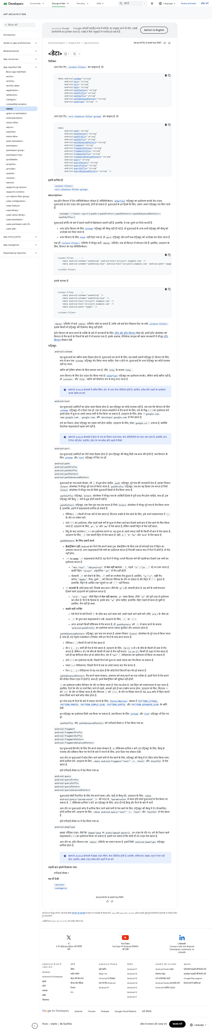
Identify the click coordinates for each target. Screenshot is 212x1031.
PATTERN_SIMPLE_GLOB (93, 704)
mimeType (79, 101)
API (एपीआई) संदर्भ (162, 978)
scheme (77, 78)
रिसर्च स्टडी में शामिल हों (192, 983)
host (76, 81)
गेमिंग (72, 969)
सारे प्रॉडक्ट (147, 1011)
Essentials (35, 3)
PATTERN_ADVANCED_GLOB (145, 704)
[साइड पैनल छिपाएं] (35, 1026)
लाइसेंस (54, 1024)
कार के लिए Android (107, 983)
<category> (61, 888)
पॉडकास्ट (45, 999)
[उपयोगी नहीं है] (169, 43)
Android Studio (188, 3)
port (76, 84)
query (77, 159)
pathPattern (80, 90)
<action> (60, 884)
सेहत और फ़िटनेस (77, 978)
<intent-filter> (77, 67)
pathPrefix (80, 93)
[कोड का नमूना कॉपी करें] (169, 75)
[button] (17, 43)
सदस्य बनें (177, 1024)
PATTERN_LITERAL (147, 701)
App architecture (14, 14)
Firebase (105, 1011)
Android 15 (132, 978)
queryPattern (81, 162)
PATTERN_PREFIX (69, 704)
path (76, 87)
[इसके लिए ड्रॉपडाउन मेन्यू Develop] (89, 3)
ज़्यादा (98, 3)
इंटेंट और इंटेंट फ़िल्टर (125, 333)
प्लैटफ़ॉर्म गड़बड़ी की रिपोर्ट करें (195, 969)
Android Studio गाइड (164, 969)
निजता (73, 987)
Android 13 (132, 987)
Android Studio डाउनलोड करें (167, 983)
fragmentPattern (82, 148)
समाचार (45, 990)
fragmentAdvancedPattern (87, 156)
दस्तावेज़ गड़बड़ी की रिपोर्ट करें (195, 973)
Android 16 (132, 973)
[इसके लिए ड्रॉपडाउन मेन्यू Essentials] (44, 3)
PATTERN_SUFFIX (116, 704)
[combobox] (132, 3)
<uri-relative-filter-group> (85, 116)
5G (72, 992)
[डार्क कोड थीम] (166, 75)
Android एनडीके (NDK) (165, 987)
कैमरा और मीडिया (77, 983)
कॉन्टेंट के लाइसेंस (78, 913)
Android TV (104, 987)
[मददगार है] (165, 43)
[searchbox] (19, 25)
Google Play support (193, 978)
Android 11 (132, 997)
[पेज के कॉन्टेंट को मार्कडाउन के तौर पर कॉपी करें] (74, 53)
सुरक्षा (44, 981)
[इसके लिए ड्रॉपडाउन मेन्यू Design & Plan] (69, 3)
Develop (81, 3)
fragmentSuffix (82, 153)
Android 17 (132, 969)
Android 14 (132, 983)
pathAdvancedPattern (85, 98)
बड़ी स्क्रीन (102, 969)
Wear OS (103, 973)
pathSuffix (79, 95)
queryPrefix (80, 165)
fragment (78, 145)
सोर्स (43, 986)
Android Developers (56, 43)
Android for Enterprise (52, 976)
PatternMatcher (119, 701)
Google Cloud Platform (125, 1011)
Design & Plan (58, 3)
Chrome (91, 1011)
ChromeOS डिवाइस (107, 978)
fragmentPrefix (82, 151)
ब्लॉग (44, 995)
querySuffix (80, 168)
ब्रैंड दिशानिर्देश (66, 1024)
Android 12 (132, 992)
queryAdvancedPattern (85, 171)
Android (46, 972)
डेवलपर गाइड (160, 973)
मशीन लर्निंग (75, 973)
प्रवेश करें (205, 3)
